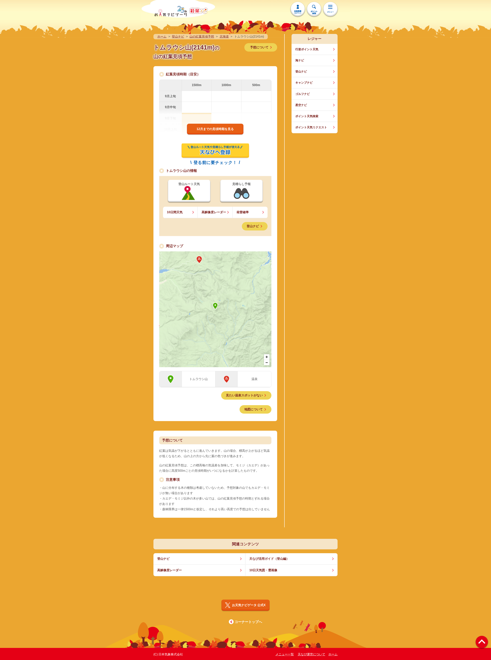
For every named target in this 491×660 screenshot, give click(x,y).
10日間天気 (175, 212)
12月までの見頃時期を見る (215, 129)
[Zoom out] (266, 362)
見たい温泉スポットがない (244, 395)
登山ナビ (178, 36)
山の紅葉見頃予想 (201, 36)
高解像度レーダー (214, 212)
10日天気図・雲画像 (263, 570)
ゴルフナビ (302, 93)
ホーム (161, 36)
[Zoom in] (266, 357)
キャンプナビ (304, 82)
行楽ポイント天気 (306, 49)
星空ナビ (301, 105)
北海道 (224, 36)
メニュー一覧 (284, 654)
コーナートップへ (248, 622)
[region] (215, 309)
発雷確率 (242, 212)
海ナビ (299, 60)
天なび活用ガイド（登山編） (269, 558)
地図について (253, 409)
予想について (259, 47)
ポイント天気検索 (306, 116)
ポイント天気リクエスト (311, 127)
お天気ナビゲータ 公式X (249, 605)
